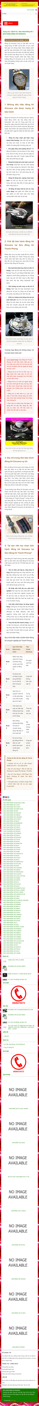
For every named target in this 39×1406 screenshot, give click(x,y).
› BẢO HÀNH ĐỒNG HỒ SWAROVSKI (13, 861)
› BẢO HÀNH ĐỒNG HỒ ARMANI (11, 933)
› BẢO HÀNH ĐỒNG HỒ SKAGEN (12, 813)
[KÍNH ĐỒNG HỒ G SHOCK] (18, 1209)
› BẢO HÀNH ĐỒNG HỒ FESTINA (12, 863)
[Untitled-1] (19, 4)
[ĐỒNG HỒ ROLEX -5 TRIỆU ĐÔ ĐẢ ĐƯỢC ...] (5, 975)
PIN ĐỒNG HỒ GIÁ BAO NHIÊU (16, 966)
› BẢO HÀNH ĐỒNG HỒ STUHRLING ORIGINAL (16, 900)
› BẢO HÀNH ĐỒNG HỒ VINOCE (11, 918)
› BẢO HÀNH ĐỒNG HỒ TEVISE (11, 849)
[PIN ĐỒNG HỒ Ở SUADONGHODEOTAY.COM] (5, 1011)
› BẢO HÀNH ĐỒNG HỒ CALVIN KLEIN (13, 941)
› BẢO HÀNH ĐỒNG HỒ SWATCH (12, 947)
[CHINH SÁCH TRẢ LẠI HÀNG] (5, 961)
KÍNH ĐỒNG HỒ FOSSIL (18, 1245)
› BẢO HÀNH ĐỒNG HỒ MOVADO (12, 837)
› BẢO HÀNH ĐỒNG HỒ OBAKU (11, 908)
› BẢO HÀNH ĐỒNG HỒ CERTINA (12, 939)
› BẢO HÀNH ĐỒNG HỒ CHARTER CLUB (14, 894)
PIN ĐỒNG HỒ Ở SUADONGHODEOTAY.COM (20, 1009)
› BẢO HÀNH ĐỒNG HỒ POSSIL (11, 949)
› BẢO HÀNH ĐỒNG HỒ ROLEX (11, 835)
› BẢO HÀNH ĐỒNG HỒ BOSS (11, 859)
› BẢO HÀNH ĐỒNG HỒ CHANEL (12, 953)
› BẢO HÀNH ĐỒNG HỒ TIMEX (11, 896)
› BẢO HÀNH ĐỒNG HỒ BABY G (11, 906)
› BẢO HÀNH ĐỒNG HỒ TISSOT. (12, 807)
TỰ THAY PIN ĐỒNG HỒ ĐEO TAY (17, 979)
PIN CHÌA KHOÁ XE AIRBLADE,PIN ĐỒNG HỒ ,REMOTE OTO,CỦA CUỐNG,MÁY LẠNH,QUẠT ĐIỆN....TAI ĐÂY (21, 1027)
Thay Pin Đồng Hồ (8, 1047)
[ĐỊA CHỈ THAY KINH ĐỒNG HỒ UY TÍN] (18, 1174)
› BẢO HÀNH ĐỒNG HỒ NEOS (11, 855)
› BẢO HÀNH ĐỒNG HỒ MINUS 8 (12, 910)
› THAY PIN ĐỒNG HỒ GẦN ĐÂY (12, 831)
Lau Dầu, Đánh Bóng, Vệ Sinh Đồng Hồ (14, 1044)
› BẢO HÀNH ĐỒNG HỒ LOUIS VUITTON (14, 876)
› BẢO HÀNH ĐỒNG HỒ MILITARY (12, 943)
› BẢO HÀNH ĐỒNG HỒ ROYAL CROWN (14, 890)
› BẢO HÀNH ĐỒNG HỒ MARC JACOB (13, 926)
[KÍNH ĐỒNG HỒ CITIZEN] (18, 1311)
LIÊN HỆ (6, 1036)
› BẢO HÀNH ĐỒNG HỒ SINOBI (11, 878)
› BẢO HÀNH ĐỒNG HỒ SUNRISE (12, 833)
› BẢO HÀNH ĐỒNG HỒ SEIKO (11, 841)
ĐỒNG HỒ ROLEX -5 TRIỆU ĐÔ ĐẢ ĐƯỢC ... (20, 974)
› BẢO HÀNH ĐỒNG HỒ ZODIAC (11, 847)
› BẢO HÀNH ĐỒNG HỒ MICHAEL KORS (14, 803)
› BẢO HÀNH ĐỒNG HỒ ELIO (11, 882)
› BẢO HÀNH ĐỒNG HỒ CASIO (11, 805)
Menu (10, 23)
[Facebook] (4, 797)
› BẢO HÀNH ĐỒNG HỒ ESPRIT (11, 880)
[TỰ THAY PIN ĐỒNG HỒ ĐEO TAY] (5, 980)
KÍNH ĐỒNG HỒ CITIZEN (18, 1313)
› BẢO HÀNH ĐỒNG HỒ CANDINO (12, 931)
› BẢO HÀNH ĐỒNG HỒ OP (10, 945)
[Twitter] (8, 797)
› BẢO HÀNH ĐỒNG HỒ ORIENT (11, 870)
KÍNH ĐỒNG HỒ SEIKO (18, 1142)
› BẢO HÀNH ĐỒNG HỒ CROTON (12, 935)
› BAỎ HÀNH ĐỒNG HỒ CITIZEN (12, 819)
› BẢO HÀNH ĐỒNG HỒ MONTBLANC (13, 872)
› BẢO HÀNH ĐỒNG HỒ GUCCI (11, 951)
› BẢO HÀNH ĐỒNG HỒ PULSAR (12, 884)
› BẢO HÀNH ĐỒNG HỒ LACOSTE (12, 874)
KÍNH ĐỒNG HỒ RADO (18, 1347)
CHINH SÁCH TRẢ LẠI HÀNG (16, 960)
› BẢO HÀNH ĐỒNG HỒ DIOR (11, 866)
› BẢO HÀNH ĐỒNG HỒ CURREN (12, 937)
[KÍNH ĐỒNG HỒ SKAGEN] (18, 1277)
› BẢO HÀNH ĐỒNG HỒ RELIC (11, 845)
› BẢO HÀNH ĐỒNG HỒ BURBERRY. (13, 823)
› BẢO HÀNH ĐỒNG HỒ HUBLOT (12, 829)
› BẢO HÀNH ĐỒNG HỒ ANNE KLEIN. (13, 809)
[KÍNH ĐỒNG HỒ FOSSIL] (18, 1243)
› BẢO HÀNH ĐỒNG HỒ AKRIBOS (12, 928)
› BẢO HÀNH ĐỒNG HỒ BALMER (12, 916)
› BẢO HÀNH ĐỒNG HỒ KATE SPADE (13, 892)
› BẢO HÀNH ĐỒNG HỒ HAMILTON (12, 843)
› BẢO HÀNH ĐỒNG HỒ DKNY (11, 821)
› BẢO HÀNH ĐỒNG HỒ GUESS (11, 827)
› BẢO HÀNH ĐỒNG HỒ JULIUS (11, 839)
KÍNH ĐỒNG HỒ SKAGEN (18, 1279)
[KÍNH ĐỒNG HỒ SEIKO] (18, 1140)
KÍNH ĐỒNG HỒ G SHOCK (18, 1211)
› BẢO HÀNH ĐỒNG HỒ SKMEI (11, 851)
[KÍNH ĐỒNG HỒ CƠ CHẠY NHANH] (18, 1106)
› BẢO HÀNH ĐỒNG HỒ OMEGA (11, 815)
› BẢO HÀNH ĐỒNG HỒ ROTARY (12, 902)
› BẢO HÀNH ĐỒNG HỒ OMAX (11, 898)
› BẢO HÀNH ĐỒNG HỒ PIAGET (11, 857)
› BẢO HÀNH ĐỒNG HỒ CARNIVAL (12, 914)
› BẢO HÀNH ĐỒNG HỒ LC (10, 922)
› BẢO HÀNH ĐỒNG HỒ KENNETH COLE (14, 888)
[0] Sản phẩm (30, 10)
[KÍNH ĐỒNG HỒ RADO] (18, 1345)
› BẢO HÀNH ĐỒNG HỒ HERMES (12, 904)
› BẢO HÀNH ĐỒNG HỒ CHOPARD (12, 868)
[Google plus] (6, 797)
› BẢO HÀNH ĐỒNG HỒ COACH (11, 912)
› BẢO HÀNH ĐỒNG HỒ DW (10, 811)
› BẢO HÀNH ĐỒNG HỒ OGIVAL (11, 920)
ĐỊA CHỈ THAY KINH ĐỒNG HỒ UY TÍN (18, 1176)
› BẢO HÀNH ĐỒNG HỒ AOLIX (11, 886)
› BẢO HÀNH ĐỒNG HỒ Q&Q (11, 924)
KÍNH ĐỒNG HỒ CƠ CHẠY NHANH (18, 1108)
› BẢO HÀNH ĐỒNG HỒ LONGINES (12, 817)
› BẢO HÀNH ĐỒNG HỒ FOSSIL (11, 825)
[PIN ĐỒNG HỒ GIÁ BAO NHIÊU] (5, 968)
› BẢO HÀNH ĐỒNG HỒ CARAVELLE (13, 853)
